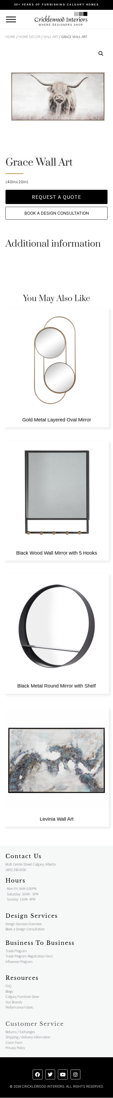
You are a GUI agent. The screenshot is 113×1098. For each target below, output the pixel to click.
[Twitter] (50, 1074)
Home (10, 36)
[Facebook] (38, 1074)
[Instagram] (75, 1074)
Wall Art (50, 36)
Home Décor (29, 36)
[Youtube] (63, 1074)
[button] (101, 54)
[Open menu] (11, 19)
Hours (15, 880)
